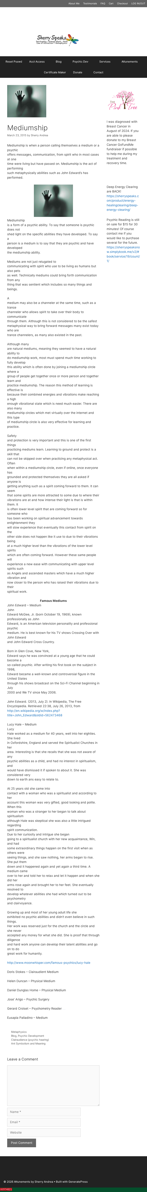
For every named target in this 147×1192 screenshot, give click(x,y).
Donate (77, 72)
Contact (98, 72)
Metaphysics (19, 1031)
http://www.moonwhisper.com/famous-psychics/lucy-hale (48, 962)
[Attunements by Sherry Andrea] (73, 40)
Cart (111, 3)
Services (104, 61)
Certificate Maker (55, 72)
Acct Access (37, 61)
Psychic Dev (80, 61)
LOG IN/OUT (138, 3)
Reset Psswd (14, 61)
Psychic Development (31, 1035)
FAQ (103, 3)
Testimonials (90, 3)
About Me (74, 3)
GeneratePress (78, 1181)
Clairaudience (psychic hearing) (30, 1039)
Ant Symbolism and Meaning (28, 1043)
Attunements (130, 61)
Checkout (122, 3)
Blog (58, 61)
